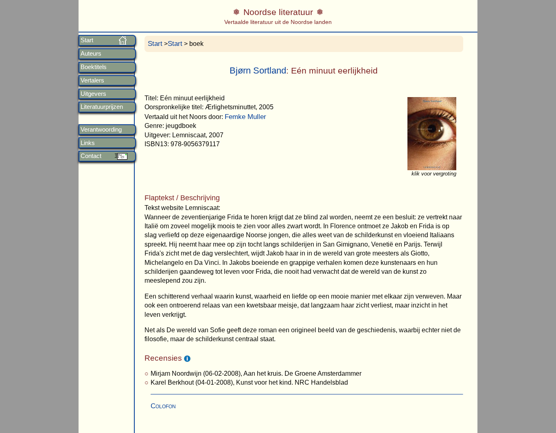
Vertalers (92, 80)
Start (87, 40)
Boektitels (94, 67)
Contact (91, 156)
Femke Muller (245, 117)
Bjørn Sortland (258, 70)
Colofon (163, 406)
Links (88, 143)
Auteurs (91, 53)
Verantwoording (101, 129)
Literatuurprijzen (102, 107)
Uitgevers (93, 94)
